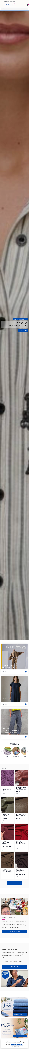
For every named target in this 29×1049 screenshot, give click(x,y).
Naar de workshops (14, 931)
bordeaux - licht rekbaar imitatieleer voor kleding (21, 789)
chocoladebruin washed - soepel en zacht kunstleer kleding (21, 816)
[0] (27, 4)
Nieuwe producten (14, 883)
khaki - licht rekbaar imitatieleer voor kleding (7, 816)
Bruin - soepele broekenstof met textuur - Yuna (7, 872)
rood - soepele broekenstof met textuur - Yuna (21, 844)
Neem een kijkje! (14, 967)
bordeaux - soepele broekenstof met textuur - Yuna (7, 844)
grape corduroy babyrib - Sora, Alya (7, 789)
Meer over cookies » (15, 1046)
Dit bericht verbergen (17, 1044)
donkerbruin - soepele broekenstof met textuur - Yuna (21, 872)
